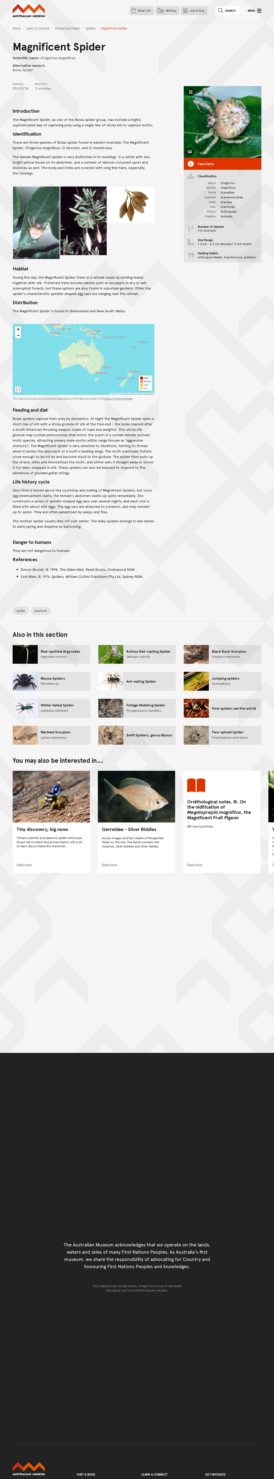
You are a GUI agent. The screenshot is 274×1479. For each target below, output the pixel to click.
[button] (18, 329)
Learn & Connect (38, 28)
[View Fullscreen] (18, 389)
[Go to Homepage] (41, 1468)
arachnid (41, 610)
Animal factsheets (67, 28)
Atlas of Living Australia (118, 398)
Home (17, 28)
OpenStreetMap (123, 394)
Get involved (215, 1474)
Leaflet (113, 394)
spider (20, 610)
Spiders (90, 28)
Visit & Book (86, 1474)
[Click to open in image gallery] (36, 223)
